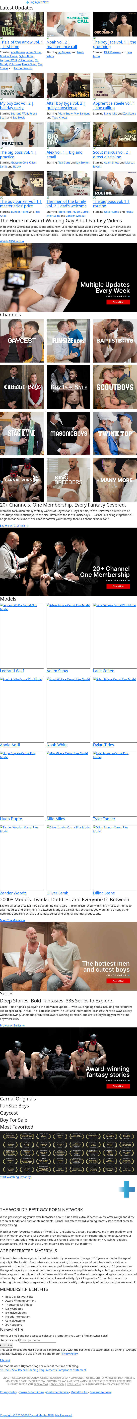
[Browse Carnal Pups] (22, 480)
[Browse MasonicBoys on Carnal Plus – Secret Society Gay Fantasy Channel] (69, 434)
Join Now (43, 2)
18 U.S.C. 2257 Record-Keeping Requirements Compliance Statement (43, 1370)
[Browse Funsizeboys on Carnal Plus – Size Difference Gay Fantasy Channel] (69, 341)
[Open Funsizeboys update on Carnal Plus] (69, 38)
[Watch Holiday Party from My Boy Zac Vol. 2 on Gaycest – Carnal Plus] (22, 85)
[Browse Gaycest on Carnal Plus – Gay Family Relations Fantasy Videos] (22, 341)
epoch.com (57, 1384)
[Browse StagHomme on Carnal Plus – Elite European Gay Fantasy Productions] (22, 434)
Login (33, 2)
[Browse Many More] (115, 480)
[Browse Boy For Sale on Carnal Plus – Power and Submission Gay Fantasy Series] (69, 387)
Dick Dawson (112, 52)
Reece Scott (29, 64)
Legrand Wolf (8, 60)
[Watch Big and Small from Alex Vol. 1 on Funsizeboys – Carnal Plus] (69, 134)
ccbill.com (74, 1384)
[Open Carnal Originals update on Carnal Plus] (22, 148)
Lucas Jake (110, 113)
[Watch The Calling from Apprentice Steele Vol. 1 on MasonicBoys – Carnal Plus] (115, 85)
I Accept (5, 1360)
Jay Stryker (64, 52)
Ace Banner (18, 52)
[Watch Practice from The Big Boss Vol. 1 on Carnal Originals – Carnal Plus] (22, 134)
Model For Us (79, 1392)
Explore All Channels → (14, 525)
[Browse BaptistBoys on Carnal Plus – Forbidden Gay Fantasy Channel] (115, 341)
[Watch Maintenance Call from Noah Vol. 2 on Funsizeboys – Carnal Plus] (69, 24)
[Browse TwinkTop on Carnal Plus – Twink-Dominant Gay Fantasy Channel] (115, 434)
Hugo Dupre (81, 212)
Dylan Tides (26, 56)
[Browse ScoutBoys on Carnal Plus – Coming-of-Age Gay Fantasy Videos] (115, 387)
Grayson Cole (19, 162)
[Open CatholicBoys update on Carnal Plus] (69, 99)
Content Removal (100, 1392)
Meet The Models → (12, 920)
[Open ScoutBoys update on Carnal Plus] (22, 38)
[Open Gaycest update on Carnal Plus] (22, 99)
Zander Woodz (23, 68)
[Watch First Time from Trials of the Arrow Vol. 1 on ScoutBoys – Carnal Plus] (22, 24)
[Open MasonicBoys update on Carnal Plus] (115, 99)
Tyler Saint (53, 216)
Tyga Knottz (59, 117)
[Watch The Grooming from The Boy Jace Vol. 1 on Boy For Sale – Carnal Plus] (115, 24)
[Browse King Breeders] (69, 480)
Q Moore (15, 64)
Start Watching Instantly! (15, 1177)
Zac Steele (19, 117)
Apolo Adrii (65, 212)
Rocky (17, 166)
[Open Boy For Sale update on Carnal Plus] (115, 38)
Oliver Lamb (26, 60)
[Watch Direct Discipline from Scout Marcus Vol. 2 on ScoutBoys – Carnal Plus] (115, 134)
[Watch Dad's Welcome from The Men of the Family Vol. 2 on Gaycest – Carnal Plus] (69, 183)
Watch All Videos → (12, 241)
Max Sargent (82, 113)
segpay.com (41, 1384)
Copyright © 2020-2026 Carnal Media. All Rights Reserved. (36, 1415)
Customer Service (57, 1392)
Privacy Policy (8, 1392)
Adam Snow (33, 52)
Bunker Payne (9, 56)
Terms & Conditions (31, 1392)
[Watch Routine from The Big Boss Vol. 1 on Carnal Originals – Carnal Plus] (115, 183)
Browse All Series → (12, 1025)
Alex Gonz (64, 162)
